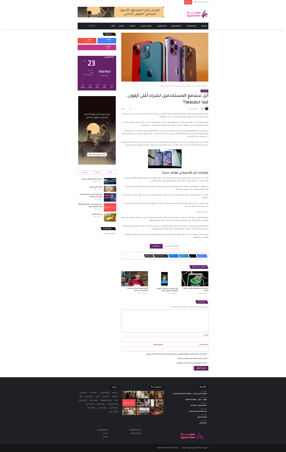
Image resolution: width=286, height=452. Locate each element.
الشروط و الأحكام (135, 433)
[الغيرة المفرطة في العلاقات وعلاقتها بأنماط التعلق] (129, 394)
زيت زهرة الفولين (97, 214)
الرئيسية (204, 26)
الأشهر (109, 172)
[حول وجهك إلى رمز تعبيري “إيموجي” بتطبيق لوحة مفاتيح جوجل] (164, 279)
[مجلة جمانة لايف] (197, 13)
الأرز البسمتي (105, 396)
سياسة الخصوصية (135, 430)
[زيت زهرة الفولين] (110, 217)
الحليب (97, 396)
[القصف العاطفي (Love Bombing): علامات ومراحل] (157, 411)
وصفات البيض (90, 404)
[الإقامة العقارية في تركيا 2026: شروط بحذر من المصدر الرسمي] (143, 411)
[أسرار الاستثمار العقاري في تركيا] (110, 181)
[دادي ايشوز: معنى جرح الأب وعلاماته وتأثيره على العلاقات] (110, 197)
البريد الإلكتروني (203, 344)
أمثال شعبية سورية (96, 187)
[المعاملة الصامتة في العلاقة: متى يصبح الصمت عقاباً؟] (143, 403)
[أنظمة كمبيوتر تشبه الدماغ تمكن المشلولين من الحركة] (134, 278)
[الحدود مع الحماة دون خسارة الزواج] (129, 411)
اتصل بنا (105, 437)
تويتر (81, 396)
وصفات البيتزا (101, 404)
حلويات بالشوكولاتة (106, 400)
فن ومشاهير (163, 26)
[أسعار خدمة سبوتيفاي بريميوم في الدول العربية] (195, 278)
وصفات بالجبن (102, 408)
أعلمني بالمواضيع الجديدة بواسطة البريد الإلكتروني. (191, 363)
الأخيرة (97, 172)
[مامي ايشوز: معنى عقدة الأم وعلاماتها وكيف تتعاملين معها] (110, 207)
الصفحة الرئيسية (102, 430)
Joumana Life (174, 448)
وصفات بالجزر (91, 408)
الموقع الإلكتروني (158, 344)
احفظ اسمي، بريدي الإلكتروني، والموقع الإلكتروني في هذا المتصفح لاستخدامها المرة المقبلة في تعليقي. (176, 354)
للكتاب (113, 26)
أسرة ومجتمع (177, 26)
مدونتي (122, 26)
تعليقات (84, 172)
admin (202, 109)
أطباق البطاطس (104, 392)
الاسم (206, 335)
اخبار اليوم (115, 396)
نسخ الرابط (156, 246)
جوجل (116, 400)
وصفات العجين (113, 408)
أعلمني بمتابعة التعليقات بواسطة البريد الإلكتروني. (192, 358)
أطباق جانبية (93, 392)
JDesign (167, 448)
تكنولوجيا (197, 86)
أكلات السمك (83, 392)
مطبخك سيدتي (147, 26)
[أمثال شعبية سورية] (110, 189)
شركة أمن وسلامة (109, 233)
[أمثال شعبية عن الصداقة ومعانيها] (157, 394)
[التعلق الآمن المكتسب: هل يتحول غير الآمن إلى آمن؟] (143, 394)
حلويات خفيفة (94, 400)
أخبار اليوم (115, 392)
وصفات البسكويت (113, 404)
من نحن (105, 433)
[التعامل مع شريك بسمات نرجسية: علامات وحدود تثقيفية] (157, 403)
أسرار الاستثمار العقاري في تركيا (92, 179)
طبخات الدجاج (83, 400)
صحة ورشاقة (192, 26)
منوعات (133, 26)
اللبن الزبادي (89, 396)
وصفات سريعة (113, 411)
